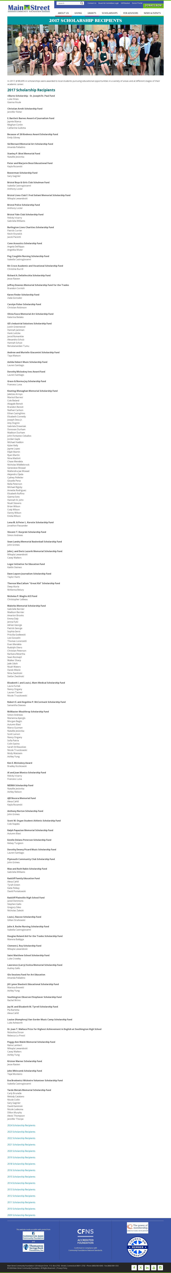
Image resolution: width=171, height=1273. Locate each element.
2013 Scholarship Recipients (21, 1189)
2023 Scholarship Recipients (21, 1131)
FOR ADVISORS (130, 13)
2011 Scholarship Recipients (21, 1202)
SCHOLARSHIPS (110, 13)
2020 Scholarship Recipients (21, 1151)
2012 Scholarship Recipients (21, 1195)
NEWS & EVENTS (152, 13)
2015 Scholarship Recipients (21, 1176)
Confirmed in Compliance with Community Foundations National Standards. (85, 1249)
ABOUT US (63, 13)
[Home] (29, 8)
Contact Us (92, 3)
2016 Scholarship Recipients (21, 1170)
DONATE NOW (153, 5)
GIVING (78, 13)
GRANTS (92, 13)
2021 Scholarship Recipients (21, 1144)
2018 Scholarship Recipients (21, 1163)
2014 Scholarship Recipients (21, 1183)
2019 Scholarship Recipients (21, 1157)
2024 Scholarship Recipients (21, 1125)
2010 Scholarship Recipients (21, 1208)
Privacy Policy (62, 1268)
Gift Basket (125, 3)
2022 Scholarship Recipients (21, 1138)
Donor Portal (137, 3)
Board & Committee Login (108, 3)
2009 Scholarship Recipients (21, 1215)
